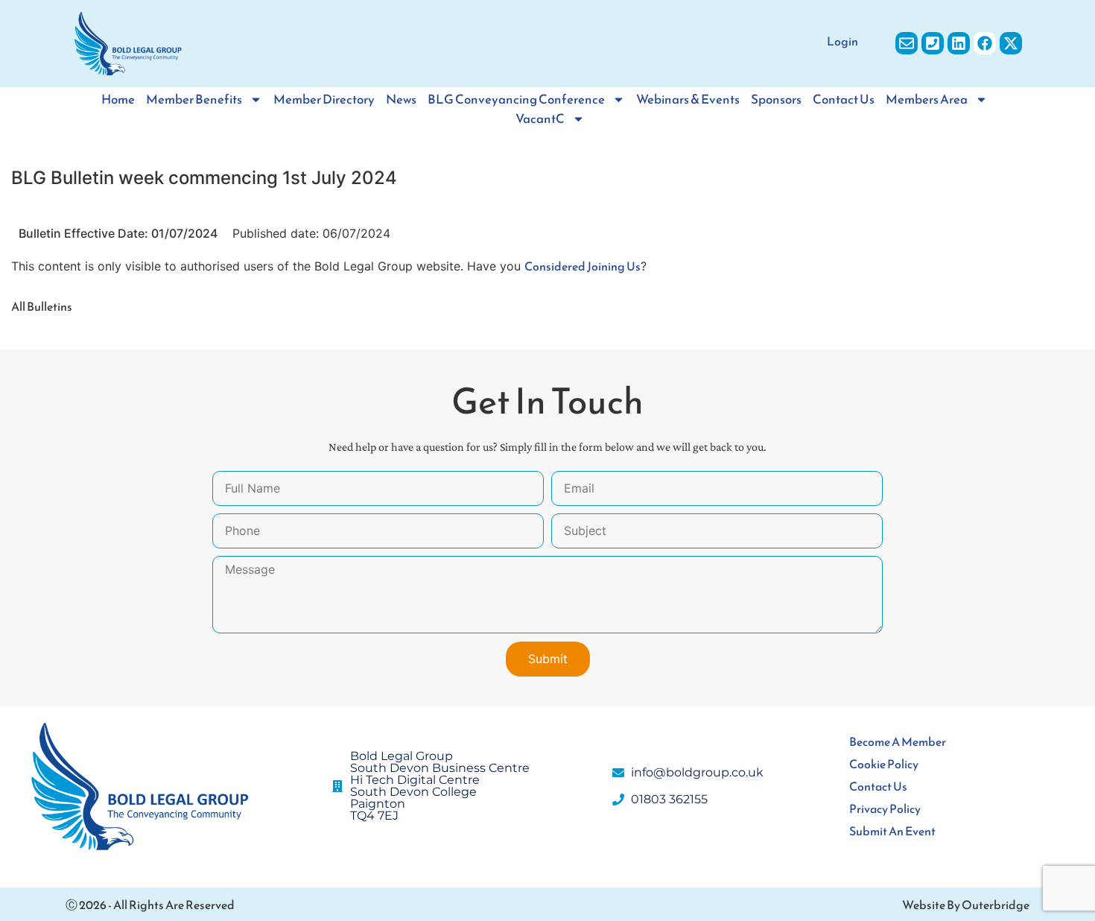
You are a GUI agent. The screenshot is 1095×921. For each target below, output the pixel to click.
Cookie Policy (883, 764)
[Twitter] (1011, 43)
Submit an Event (892, 831)
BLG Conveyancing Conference (516, 99)
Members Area (927, 99)
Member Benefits (194, 99)
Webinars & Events (688, 99)
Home (118, 99)
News (401, 99)
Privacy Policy (885, 808)
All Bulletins (41, 306)
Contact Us (844, 99)
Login (842, 41)
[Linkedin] (959, 43)
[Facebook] (985, 43)
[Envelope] (906, 43)
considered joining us (582, 266)
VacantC (540, 119)
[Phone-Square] (932, 43)
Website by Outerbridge (965, 905)
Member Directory (324, 99)
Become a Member (897, 741)
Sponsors (776, 99)
